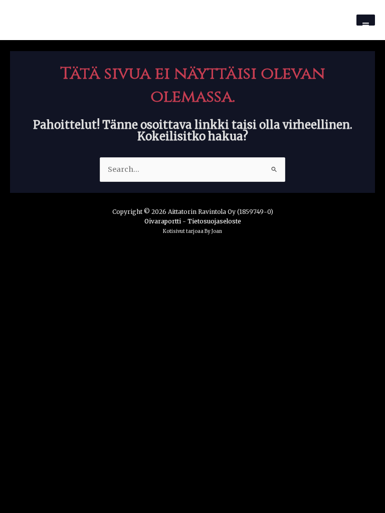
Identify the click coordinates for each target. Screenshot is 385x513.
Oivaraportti (162, 221)
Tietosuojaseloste (214, 221)
